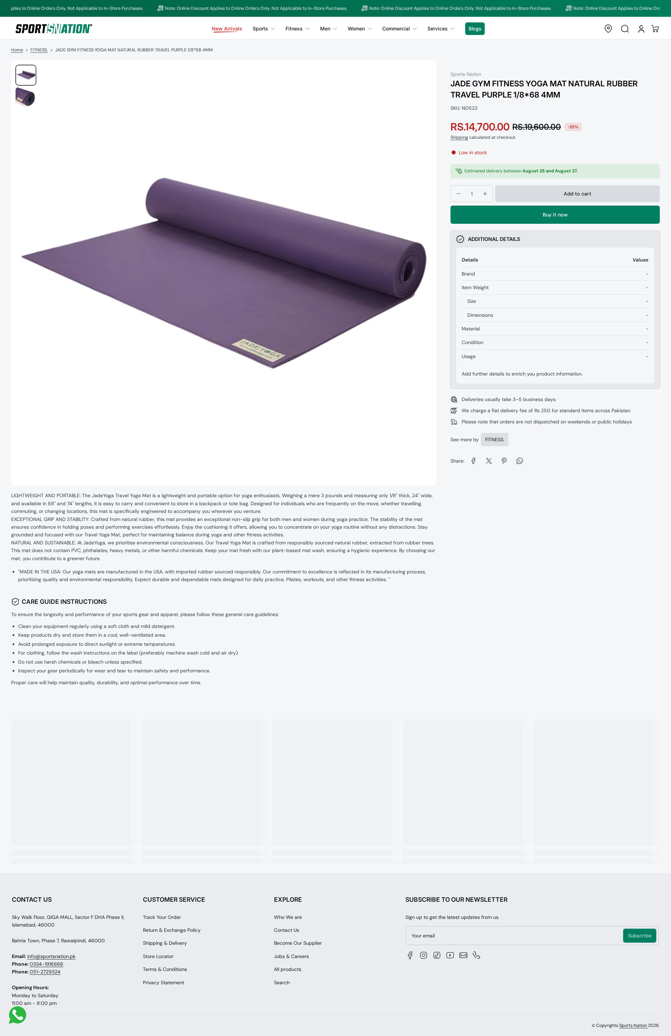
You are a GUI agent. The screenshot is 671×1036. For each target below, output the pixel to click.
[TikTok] (437, 955)
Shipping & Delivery (165, 943)
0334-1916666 (46, 964)
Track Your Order (162, 917)
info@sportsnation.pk (51, 956)
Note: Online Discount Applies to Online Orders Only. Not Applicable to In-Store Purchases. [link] (230, 8)
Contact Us (286, 930)
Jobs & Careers (291, 956)
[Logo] (53, 28)
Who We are (288, 917)
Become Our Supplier (298, 943)
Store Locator (158, 956)
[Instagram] (423, 955)
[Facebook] (410, 955)
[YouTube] (450, 955)
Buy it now (555, 215)
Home (17, 50)
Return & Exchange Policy (172, 930)
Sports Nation (633, 1025)
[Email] (463, 955)
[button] (608, 28)
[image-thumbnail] (25, 75)
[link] (263, 29)
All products (287, 969)
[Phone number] (476, 955)
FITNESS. (39, 50)
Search (282, 982)
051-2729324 (45, 972)
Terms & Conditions (165, 969)
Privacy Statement (163, 982)
